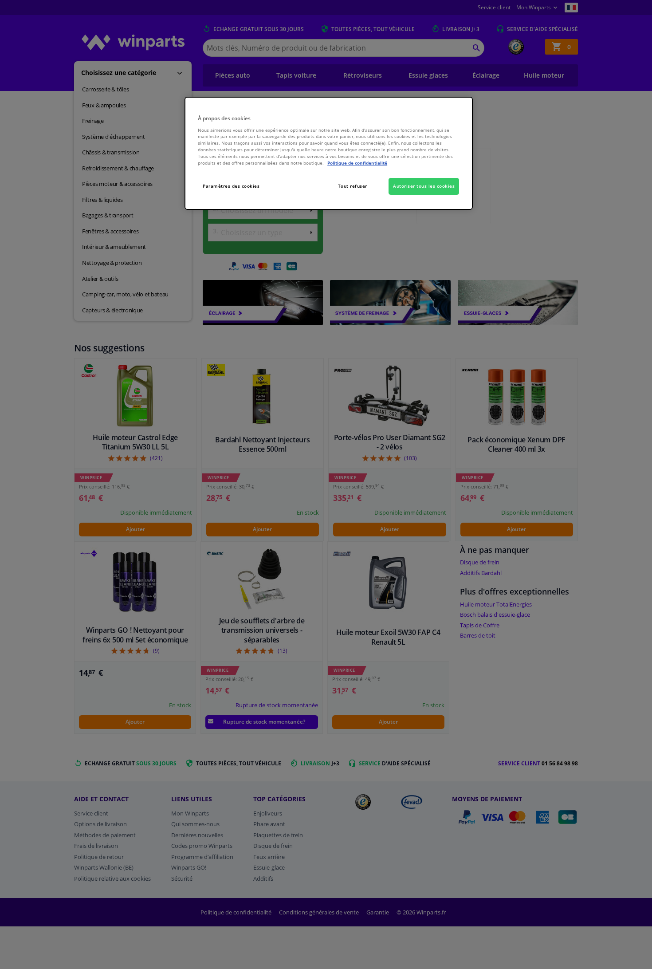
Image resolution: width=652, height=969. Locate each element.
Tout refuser (352, 186)
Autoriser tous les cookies (424, 186)
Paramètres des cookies (231, 186)
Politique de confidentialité (357, 163)
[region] (329, 153)
